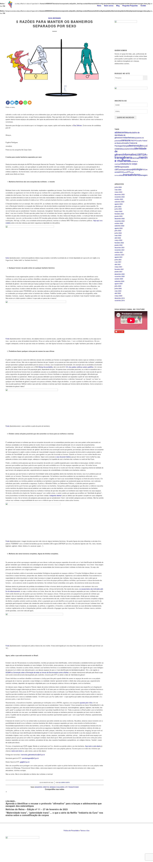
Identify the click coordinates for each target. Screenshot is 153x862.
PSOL (144, 169)
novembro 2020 (120, 276)
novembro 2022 (120, 221)
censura (125, 140)
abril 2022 (118, 238)
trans (121, 175)
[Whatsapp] (25, 103)
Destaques (57, 18)
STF (66, 787)
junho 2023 (118, 209)
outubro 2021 (119, 252)
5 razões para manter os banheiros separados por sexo (54, 23)
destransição (135, 145)
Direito (144, 146)
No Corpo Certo (64, 782)
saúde (125, 172)
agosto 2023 (119, 204)
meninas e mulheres (57, 787)
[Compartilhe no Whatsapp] (8, 792)
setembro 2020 (119, 281)
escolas (124, 149)
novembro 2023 (120, 197)
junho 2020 (118, 288)
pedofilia (121, 169)
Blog (50, 18)
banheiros (38, 787)
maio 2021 (118, 262)
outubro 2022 (119, 223)
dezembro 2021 (120, 247)
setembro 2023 (119, 202)
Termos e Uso (84, 830)
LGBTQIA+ (142, 154)
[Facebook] (8, 103)
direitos (46, 787)
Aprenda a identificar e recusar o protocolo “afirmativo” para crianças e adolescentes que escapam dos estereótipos (54, 804)
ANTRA (122, 138)
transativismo (73, 787)
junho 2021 (118, 259)
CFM (131, 141)
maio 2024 (118, 190)
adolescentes (121, 132)
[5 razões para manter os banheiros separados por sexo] (54, 67)
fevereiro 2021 (119, 269)
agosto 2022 (119, 228)
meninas (135, 158)
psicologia (137, 169)
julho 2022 (118, 230)
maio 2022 (118, 235)
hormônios (131, 148)
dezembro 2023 (120, 194)
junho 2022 (118, 233)
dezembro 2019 (120, 298)
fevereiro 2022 (119, 243)
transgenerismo (146, 175)
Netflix (126, 164)
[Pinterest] (21, 103)
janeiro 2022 (118, 245)
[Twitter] (12, 103)
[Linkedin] (16, 103)
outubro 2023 (119, 199)
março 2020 (118, 296)
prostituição (128, 169)
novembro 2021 (120, 250)
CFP (134, 141)
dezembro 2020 (120, 274)
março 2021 (118, 267)
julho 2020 (118, 286)
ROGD (121, 172)
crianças (125, 145)
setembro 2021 (119, 255)
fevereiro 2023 (119, 214)
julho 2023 (118, 206)
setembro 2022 (119, 226)
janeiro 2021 (118, 271)
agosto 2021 (119, 257)
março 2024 (118, 192)
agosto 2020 (119, 283)
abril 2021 (118, 264)
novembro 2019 (120, 300)
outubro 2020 (119, 279)
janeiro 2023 (118, 216)
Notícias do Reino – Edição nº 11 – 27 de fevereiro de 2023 (37, 809)
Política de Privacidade (71, 830)
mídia (122, 164)
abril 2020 (118, 293)
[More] (30, 103)
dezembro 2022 (120, 218)
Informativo (129, 154)
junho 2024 (118, 187)
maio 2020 (118, 291)
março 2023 (118, 211)
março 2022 (118, 240)
